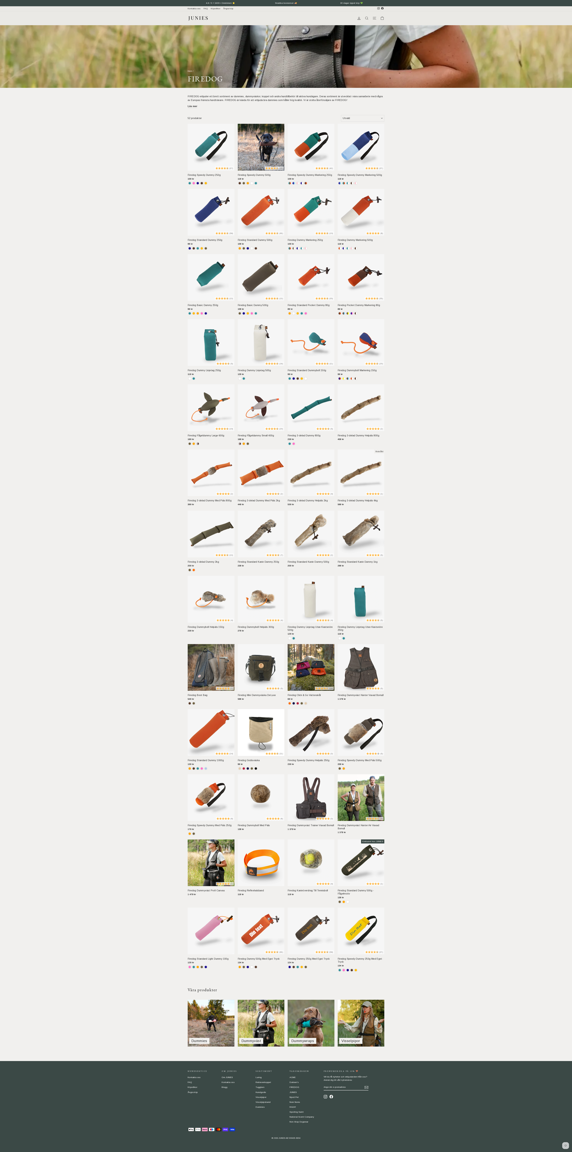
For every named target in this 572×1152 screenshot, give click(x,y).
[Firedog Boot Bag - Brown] (189, 703)
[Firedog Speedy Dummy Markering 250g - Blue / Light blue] (293, 183)
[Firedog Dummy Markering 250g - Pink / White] (305, 248)
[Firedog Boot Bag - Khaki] (193, 703)
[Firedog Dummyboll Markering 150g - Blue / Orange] (339, 378)
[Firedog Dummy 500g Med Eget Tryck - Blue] (247, 967)
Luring (259, 1077)
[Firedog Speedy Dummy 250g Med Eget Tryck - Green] (339, 970)
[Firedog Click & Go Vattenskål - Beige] (305, 703)
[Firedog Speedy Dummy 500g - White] (251, 183)
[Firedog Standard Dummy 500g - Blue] (247, 248)
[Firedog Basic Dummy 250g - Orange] (197, 313)
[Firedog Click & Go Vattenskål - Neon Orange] (289, 703)
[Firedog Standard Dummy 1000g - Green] (197, 768)
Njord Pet (294, 1097)
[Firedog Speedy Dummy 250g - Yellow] (205, 183)
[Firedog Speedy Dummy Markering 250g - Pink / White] (297, 183)
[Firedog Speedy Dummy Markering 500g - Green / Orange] (343, 183)
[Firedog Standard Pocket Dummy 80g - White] (293, 313)
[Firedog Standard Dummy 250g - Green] (197, 248)
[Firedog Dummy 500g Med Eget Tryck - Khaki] (243, 967)
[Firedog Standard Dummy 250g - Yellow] (201, 248)
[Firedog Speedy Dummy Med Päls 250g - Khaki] (193, 833)
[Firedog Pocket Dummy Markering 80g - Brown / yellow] (347, 313)
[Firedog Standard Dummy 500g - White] (251, 248)
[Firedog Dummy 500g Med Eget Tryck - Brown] (255, 967)
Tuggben (260, 1087)
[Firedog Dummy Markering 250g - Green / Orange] (289, 248)
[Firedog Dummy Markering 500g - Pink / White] (351, 248)
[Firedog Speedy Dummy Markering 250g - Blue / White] (301, 183)
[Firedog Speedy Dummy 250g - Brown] (201, 183)
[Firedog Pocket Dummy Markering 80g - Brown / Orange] (339, 313)
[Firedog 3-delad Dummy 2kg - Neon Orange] (193, 570)
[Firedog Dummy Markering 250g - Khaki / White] (293, 248)
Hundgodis (261, 1092)
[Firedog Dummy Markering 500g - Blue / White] (343, 248)
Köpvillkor (215, 8)
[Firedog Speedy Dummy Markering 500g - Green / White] (347, 183)
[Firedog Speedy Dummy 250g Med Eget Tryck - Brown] (351, 970)
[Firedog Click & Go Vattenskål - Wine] (297, 703)
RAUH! (293, 1107)
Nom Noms (295, 1102)
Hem (190, 71)
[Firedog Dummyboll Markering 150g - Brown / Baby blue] (347, 378)
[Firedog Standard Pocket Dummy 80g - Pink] (305, 313)
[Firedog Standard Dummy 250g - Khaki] (205, 248)
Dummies (260, 1107)
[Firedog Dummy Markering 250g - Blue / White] (297, 248)
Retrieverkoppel (263, 1082)
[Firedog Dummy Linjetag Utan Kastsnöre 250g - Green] (343, 638)
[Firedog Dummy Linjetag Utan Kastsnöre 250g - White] (339, 638)
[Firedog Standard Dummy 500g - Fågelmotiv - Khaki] (339, 901)
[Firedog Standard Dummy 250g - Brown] (193, 248)
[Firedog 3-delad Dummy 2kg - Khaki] (189, 570)
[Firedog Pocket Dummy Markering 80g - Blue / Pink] (351, 313)
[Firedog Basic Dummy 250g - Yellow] (193, 313)
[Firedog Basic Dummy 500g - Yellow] (247, 313)
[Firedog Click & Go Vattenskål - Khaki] (301, 703)
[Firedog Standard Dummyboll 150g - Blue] (293, 378)
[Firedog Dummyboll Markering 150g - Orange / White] (351, 378)
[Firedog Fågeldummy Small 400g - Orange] (243, 443)
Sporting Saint (297, 1112)
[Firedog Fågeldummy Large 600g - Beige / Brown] (197, 443)
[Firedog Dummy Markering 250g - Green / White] (301, 248)
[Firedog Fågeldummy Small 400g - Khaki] (247, 443)
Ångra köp (228, 8)
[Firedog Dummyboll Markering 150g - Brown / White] (355, 378)
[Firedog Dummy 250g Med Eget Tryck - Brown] (293, 967)
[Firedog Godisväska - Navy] (247, 768)
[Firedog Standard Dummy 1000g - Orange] (189, 768)
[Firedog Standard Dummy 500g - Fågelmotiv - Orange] (343, 901)
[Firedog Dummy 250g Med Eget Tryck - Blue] (289, 967)
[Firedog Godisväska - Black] (255, 768)
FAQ (206, 8)
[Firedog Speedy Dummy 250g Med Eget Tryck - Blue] (347, 970)
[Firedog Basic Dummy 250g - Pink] (201, 313)
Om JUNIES (227, 1077)
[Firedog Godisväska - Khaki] (251, 768)
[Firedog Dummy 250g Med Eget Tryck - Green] (297, 967)
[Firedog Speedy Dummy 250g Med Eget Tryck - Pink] (343, 970)
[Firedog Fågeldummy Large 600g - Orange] (193, 443)
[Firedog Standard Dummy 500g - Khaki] (243, 248)
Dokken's (294, 1082)
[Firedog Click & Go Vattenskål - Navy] (293, 703)
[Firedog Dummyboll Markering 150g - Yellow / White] (343, 378)
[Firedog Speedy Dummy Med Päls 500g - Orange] (343, 768)
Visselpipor (261, 1097)
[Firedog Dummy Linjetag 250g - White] (189, 378)
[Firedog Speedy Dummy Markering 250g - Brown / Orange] (305, 183)
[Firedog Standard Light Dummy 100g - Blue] (205, 967)
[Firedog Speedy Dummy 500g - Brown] (239, 183)
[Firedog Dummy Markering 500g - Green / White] (347, 248)
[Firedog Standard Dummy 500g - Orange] (239, 248)
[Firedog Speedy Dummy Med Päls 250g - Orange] (189, 833)
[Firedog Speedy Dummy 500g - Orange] (247, 183)
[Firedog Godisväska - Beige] (239, 768)
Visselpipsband (263, 1102)
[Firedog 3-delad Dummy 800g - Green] (289, 443)
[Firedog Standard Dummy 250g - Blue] (189, 248)
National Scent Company (302, 1117)
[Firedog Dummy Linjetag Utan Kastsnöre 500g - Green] (293, 638)
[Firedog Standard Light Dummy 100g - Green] (193, 967)
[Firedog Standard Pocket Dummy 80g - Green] (301, 313)
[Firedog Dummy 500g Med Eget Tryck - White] (251, 967)
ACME (293, 1077)
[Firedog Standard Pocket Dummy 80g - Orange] (289, 313)
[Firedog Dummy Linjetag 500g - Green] (243, 378)
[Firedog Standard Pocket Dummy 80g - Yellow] (297, 313)
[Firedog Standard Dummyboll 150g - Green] (289, 378)
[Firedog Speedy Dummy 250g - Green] (189, 183)
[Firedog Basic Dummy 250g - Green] (189, 313)
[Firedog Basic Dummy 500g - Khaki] (239, 313)
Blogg (224, 1087)
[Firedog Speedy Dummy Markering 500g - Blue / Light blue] (339, 183)
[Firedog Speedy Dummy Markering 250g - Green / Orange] (289, 183)
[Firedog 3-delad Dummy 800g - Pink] (293, 443)
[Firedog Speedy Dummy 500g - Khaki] (243, 183)
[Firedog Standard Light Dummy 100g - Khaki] (201, 967)
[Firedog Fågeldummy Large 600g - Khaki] (189, 443)
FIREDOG (294, 1087)
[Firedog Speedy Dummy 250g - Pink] (193, 183)
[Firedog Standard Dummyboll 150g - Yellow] (301, 378)
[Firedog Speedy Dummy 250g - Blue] (197, 183)
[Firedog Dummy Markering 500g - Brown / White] (355, 248)
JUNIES (293, 1092)
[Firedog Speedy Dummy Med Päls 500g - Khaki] (339, 768)
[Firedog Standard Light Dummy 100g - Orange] (197, 967)
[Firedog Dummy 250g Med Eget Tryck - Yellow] (301, 967)
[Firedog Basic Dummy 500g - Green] (255, 313)
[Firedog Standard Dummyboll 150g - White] (305, 378)
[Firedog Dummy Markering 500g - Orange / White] (339, 248)
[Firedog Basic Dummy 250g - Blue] (205, 313)
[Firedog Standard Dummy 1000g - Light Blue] (205, 768)
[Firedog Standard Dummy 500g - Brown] (255, 248)
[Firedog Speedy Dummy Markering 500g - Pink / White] (355, 183)
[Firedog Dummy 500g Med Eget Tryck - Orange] (239, 967)
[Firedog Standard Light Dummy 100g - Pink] (189, 967)
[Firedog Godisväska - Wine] (243, 768)
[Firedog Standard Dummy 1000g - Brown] (193, 768)
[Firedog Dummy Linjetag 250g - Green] (193, 378)
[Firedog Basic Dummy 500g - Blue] (243, 313)
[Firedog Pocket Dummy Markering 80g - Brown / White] (355, 313)
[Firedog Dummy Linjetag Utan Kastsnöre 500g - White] (289, 638)
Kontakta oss (194, 8)
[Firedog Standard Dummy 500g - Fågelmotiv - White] (347, 901)
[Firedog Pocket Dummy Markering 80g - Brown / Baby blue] (343, 313)
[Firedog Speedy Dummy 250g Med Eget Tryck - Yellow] (355, 970)
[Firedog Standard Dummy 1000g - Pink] (201, 768)
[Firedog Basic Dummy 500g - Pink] (251, 313)
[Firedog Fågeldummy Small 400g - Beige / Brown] (239, 443)
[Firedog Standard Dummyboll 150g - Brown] (297, 378)
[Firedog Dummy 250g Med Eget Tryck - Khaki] (305, 967)
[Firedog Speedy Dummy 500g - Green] (255, 183)
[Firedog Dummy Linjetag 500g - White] (239, 378)
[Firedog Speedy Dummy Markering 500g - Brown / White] (351, 183)
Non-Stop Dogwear (299, 1122)
